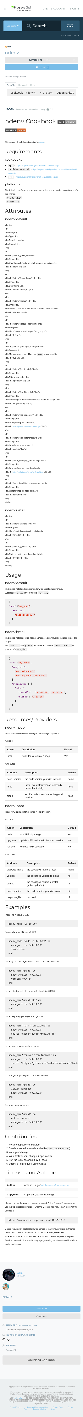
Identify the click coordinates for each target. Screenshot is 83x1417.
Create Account (54, 8)
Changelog (33, 109)
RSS (9, 46)
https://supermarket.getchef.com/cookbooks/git (37, 176)
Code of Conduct (16, 1407)
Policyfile (11, 85)
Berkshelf (22, 85)
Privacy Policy (58, 1407)
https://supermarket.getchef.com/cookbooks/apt (37, 165)
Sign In (74, 8)
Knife (32, 85)
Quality (46, 109)
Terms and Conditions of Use (37, 1407)
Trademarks (17, 1398)
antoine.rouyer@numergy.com (55, 1185)
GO (70, 25)
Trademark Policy (39, 1409)
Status (53, 1409)
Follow (43, 67)
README (10, 109)
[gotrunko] (7, 1287)
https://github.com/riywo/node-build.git (28, 471)
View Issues (41, 1316)
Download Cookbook (41, 1360)
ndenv (41, 142)
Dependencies (21, 109)
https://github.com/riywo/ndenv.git (26, 426)
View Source (41, 1309)
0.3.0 (39, 60)
